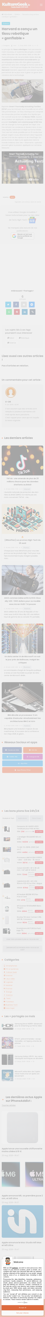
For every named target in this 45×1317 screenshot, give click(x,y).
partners (15, 1268)
